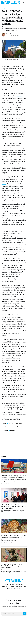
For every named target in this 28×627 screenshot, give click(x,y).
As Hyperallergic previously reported (13, 371)
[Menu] (26, 2)
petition (19, 96)
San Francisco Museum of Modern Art (13, 426)
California (10, 423)
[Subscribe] (24, 613)
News (3, 8)
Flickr (21, 61)
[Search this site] (23, 2)
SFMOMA (5, 430)
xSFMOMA (12, 430)
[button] (19, 584)
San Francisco (19, 423)
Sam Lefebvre (10, 34)
